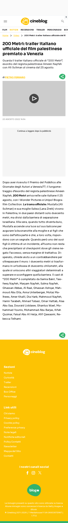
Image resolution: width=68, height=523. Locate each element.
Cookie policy (11, 422)
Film (4, 30)
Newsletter (10, 446)
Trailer (40, 30)
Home (5, 35)
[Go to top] (61, 512)
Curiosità (9, 377)
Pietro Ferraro (15, 77)
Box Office (9, 391)
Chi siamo (9, 413)
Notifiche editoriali (14, 437)
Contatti (8, 455)
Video (16, 35)
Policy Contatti (12, 441)
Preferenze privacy (14, 427)
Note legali (10, 432)
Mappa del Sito (12, 451)
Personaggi (54, 30)
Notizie (14, 30)
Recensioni (27, 30)
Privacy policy (11, 418)
